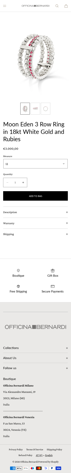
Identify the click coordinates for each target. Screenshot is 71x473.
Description (10, 212)
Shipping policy (54, 449)
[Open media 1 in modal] (35, 56)
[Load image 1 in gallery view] (25, 109)
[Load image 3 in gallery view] (45, 109)
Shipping (8, 234)
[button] (57, 6)
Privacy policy (16, 449)
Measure (7, 156)
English (49, 455)
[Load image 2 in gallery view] (35, 109)
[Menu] (8, 6)
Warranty (8, 223)
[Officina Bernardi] (35, 6)
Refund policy (25, 455)
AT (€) (39, 455)
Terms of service (34, 449)
